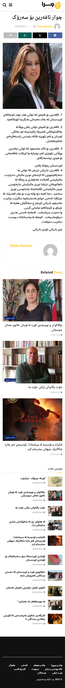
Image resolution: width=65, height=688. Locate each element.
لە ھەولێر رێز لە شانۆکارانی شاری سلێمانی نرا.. (27, 523)
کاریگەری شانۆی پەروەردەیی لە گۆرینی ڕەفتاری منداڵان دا (24, 617)
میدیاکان (42, 672)
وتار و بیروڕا (10, 318)
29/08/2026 (55, 335)
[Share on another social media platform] (10, 35)
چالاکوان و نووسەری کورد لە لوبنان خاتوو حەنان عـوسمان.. (33, 328)
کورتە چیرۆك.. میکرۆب (32, 478)
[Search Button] (4, 5)
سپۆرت (35, 669)
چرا (52, 680)
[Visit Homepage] (51, 5)
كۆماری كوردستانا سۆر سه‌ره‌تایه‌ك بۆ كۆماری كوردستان (25, 558)
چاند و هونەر (39, 665)
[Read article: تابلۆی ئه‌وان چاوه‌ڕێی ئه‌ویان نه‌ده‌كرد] (55, 591)
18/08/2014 (20, 27)
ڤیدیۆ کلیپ (20, 669)
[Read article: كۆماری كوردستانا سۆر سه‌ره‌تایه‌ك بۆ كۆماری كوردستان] (55, 560)
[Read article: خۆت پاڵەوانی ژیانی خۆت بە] (32, 362)
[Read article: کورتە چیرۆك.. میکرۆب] (55, 482)
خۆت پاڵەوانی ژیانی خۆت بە (45, 387)
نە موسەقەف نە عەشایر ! (31, 601)
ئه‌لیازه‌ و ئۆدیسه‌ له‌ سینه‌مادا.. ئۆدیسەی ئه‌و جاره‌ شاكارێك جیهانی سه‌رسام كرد (33, 447)
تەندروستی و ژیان (53, 669)
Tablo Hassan (45, 27)
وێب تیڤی (57, 672)
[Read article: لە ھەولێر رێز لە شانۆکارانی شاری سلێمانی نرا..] (55, 525)
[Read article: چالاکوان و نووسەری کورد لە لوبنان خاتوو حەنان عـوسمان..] (32, 300)
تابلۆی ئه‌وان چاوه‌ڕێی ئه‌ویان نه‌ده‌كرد (25, 587)
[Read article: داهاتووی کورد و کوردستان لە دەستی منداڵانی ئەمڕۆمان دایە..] (55, 575)
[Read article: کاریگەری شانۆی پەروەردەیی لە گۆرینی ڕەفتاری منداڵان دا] (55, 619)
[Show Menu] (10, 5)
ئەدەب (24, 665)
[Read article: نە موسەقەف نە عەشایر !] (55, 605)
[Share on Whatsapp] (25, 35)
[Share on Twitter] (40, 35)
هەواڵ (12, 665)
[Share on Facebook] (55, 35)
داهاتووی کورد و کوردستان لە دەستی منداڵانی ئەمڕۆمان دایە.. (25, 573)
